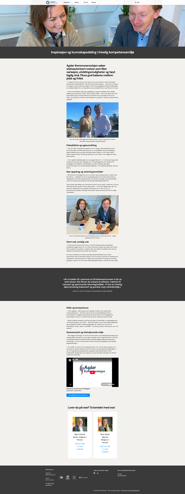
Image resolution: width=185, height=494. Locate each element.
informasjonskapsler (134, 490)
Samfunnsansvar (122, 475)
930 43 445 (105, 446)
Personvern (124, 490)
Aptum (118, 490)
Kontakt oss (49, 485)
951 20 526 (80, 444)
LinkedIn (79, 449)
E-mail (80, 446)
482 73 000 (51, 483)
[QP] (52, 2)
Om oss (120, 473)
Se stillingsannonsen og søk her (78, 395)
